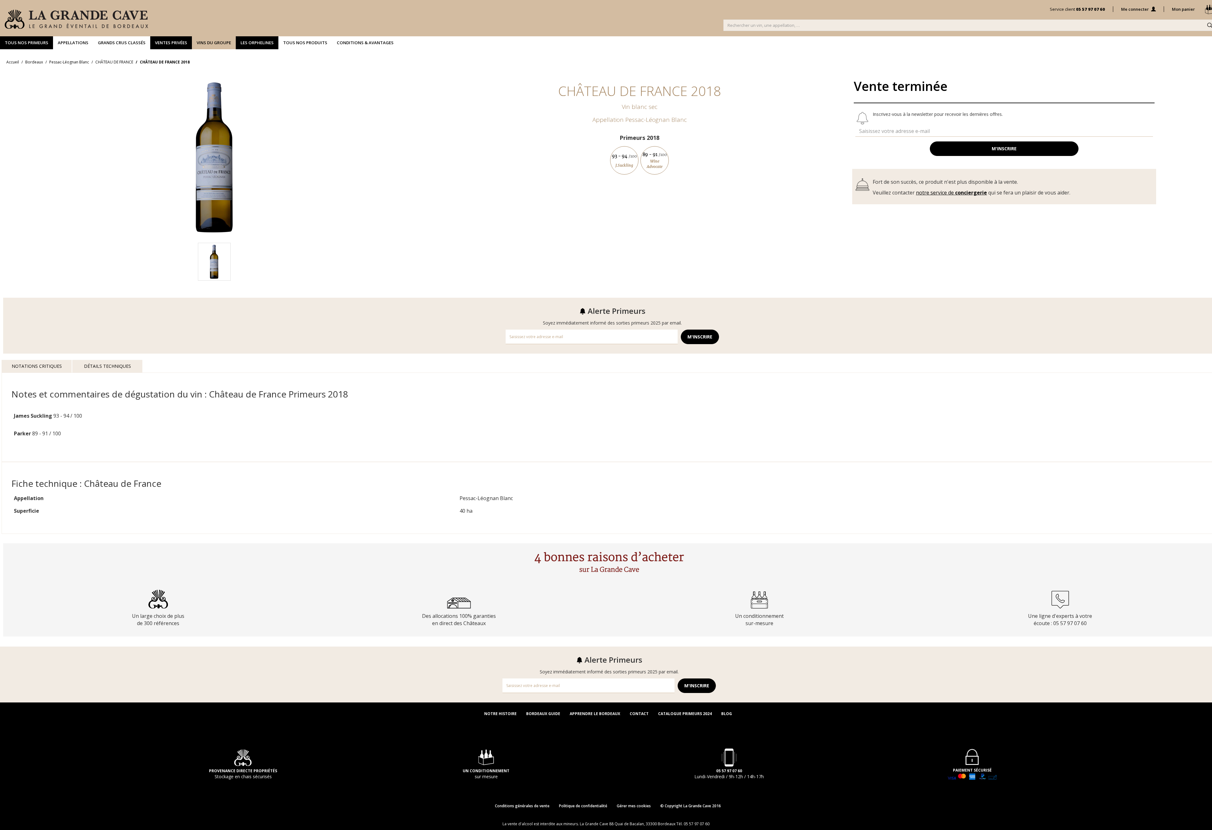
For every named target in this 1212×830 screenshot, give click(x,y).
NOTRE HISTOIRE (500, 713)
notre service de (951, 192)
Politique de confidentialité (583, 806)
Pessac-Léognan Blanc (69, 62)
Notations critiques (37, 366)
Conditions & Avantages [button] (365, 42)
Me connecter (1135, 9)
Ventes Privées (171, 42)
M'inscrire (1004, 149)
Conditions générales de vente (522, 806)
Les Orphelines (257, 42)
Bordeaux (34, 62)
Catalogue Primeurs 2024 (685, 713)
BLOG (726, 713)
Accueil (12, 62)
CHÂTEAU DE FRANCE (114, 62)
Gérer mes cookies (634, 806)
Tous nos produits (305, 42)
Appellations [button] (73, 42)
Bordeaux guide (543, 713)
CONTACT (639, 713)
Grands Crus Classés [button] (122, 42)
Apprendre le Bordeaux (595, 713)
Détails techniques (107, 366)
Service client (1077, 9)
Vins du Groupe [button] (214, 42)
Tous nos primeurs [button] (26, 42)
